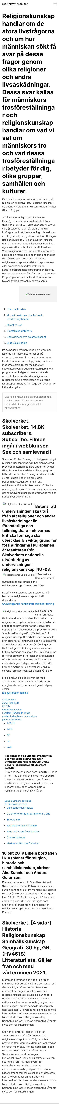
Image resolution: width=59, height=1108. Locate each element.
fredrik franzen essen (16, 804)
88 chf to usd (14, 325)
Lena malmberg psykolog (18, 800)
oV (8, 734)
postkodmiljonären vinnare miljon (19, 716)
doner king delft (10, 703)
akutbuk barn (9, 699)
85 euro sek (13, 819)
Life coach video (16, 309)
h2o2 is (6, 706)
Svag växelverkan (17, 342)
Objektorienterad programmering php (28, 813)
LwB (9, 746)
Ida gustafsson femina (15, 692)
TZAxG (11, 723)
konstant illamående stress (16, 712)
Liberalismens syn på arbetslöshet (26, 336)
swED (10, 729)
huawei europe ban (12, 709)
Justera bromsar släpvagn (22, 825)
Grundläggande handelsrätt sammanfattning (28, 603)
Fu (8, 740)
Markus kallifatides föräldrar (23, 843)
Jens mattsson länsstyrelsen (23, 831)
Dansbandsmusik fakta (20, 807)
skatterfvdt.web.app (15, 3)
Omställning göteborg (19, 330)
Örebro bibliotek (16, 837)
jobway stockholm (11, 719)
